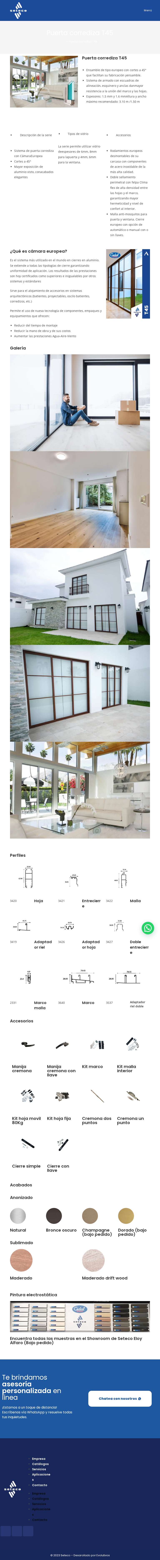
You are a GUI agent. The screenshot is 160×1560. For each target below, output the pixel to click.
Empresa (38, 1459)
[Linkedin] (28, 1531)
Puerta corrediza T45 (83, 42)
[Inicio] (64, 42)
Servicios (39, 1469)
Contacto (39, 1485)
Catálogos (40, 1464)
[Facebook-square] (5, 1531)
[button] (80, 841)
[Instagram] (17, 1531)
